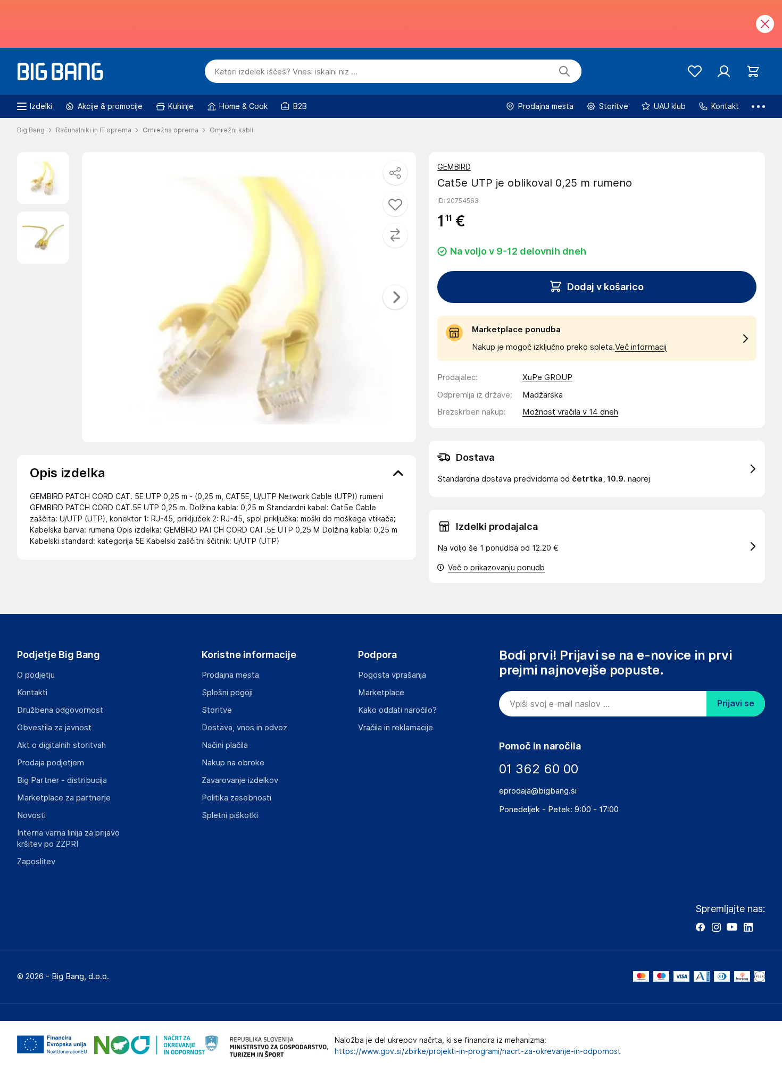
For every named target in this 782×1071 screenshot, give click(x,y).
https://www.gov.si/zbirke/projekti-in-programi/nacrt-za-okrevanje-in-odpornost (478, 1051)
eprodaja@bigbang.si (538, 791)
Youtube (732, 927)
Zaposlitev (36, 861)
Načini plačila (225, 745)
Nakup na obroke (233, 763)
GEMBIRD (454, 167)
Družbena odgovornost (60, 710)
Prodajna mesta (230, 675)
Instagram (716, 927)
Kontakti (32, 692)
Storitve (217, 710)
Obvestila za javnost (54, 727)
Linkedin (748, 927)
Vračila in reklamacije (395, 727)
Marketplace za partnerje (64, 798)
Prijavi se (735, 703)
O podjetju (36, 675)
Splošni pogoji (227, 692)
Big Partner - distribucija (62, 780)
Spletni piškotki (230, 815)
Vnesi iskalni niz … (285, 72)
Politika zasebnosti (236, 798)
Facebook (700, 927)
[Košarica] (753, 71)
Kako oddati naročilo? (397, 710)
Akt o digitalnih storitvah (61, 745)
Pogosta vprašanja (392, 675)
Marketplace (381, 692)
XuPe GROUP (547, 377)
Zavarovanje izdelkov (240, 780)
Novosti (31, 815)
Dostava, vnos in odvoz (244, 727)
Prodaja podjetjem (50, 763)
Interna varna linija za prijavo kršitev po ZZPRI (68, 838)
